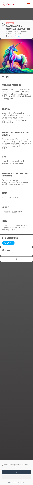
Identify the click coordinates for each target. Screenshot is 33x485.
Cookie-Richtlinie (12, 482)
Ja (16, 472)
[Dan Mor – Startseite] (8, 4)
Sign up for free (8, 243)
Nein (16, 477)
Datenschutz (21, 482)
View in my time (19, 36)
